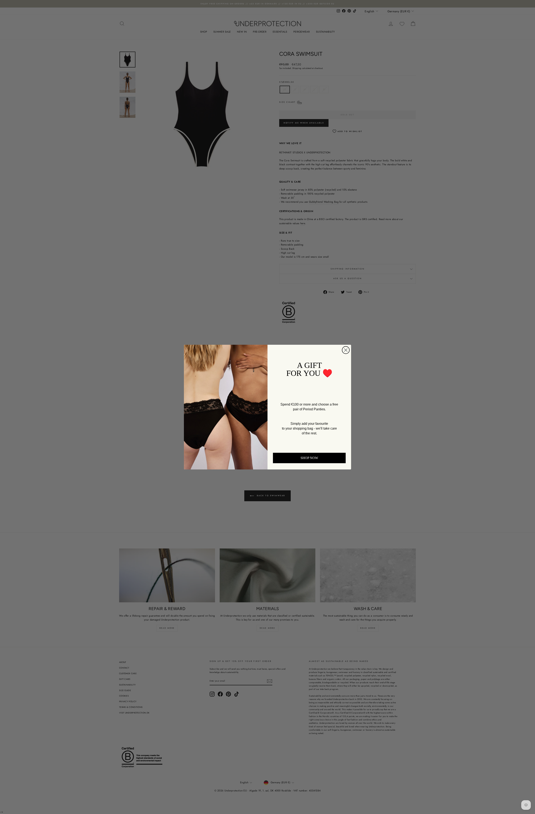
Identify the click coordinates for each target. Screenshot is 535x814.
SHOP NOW (309, 458)
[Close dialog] (345, 350)
